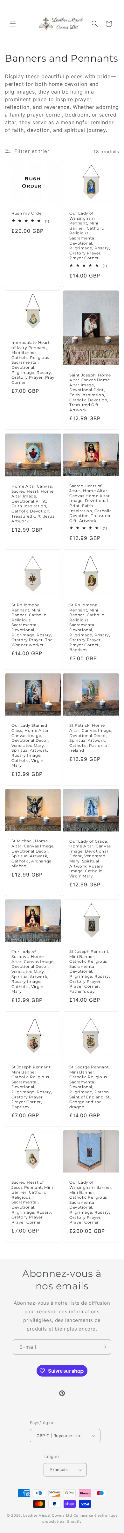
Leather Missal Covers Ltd (47, 1515)
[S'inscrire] (104, 1347)
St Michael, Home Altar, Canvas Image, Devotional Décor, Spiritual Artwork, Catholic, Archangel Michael (33, 853)
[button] (13, 24)
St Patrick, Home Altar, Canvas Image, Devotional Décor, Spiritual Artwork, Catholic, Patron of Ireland (91, 738)
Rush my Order (27, 213)
